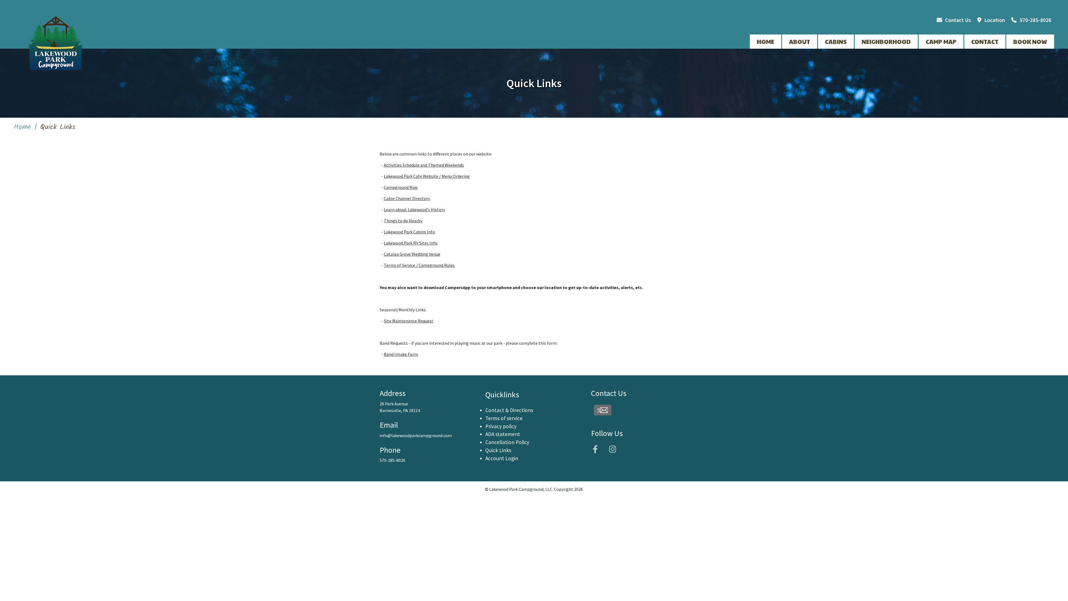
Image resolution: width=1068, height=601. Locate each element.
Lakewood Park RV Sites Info (410, 243)
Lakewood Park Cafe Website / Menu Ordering (427, 176)
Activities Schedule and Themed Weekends (424, 165)
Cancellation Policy (507, 442)
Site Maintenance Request (408, 321)
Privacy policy (500, 426)
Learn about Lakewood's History (414, 209)
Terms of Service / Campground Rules (419, 265)
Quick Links (498, 450)
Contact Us (958, 20)
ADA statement (502, 434)
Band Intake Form (401, 354)
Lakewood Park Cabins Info (409, 232)
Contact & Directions (509, 410)
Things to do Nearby (403, 220)
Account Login (501, 458)
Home (22, 127)
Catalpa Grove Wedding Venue (412, 254)
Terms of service (504, 418)
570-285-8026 (1035, 20)
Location (994, 20)
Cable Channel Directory (407, 198)
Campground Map (400, 187)
